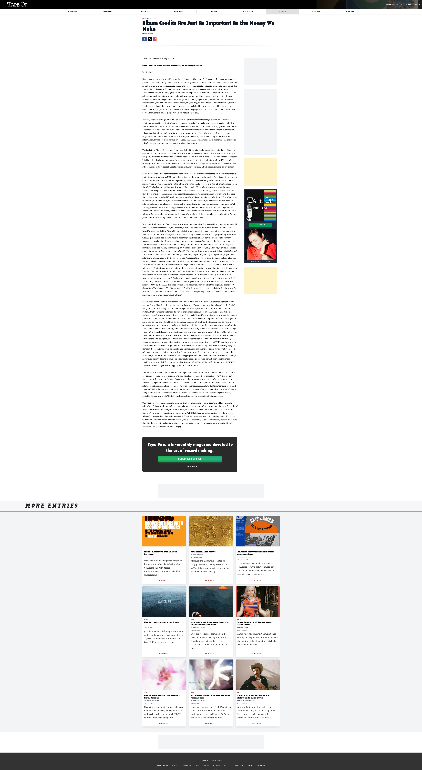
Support (227, 765)
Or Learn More (190, 467)
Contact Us (260, 765)
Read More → (164, 581)
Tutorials (144, 11)
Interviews (72, 11)
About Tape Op (162, 765)
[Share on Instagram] (155, 39)
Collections (248, 11)
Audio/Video (178, 11)
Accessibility (239, 765)
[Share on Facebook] (144, 39)
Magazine (316, 11)
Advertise (176, 765)
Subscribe (350, 11)
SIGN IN (408, 4)
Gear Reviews (108, 11)
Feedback (216, 765)
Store (197, 765)
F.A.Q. (250, 765)
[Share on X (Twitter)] (150, 39)
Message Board (216, 761)
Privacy (206, 765)
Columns (213, 11)
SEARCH (417, 4)
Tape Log (282, 11)
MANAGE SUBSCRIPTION (394, 4)
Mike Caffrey (148, 34)
